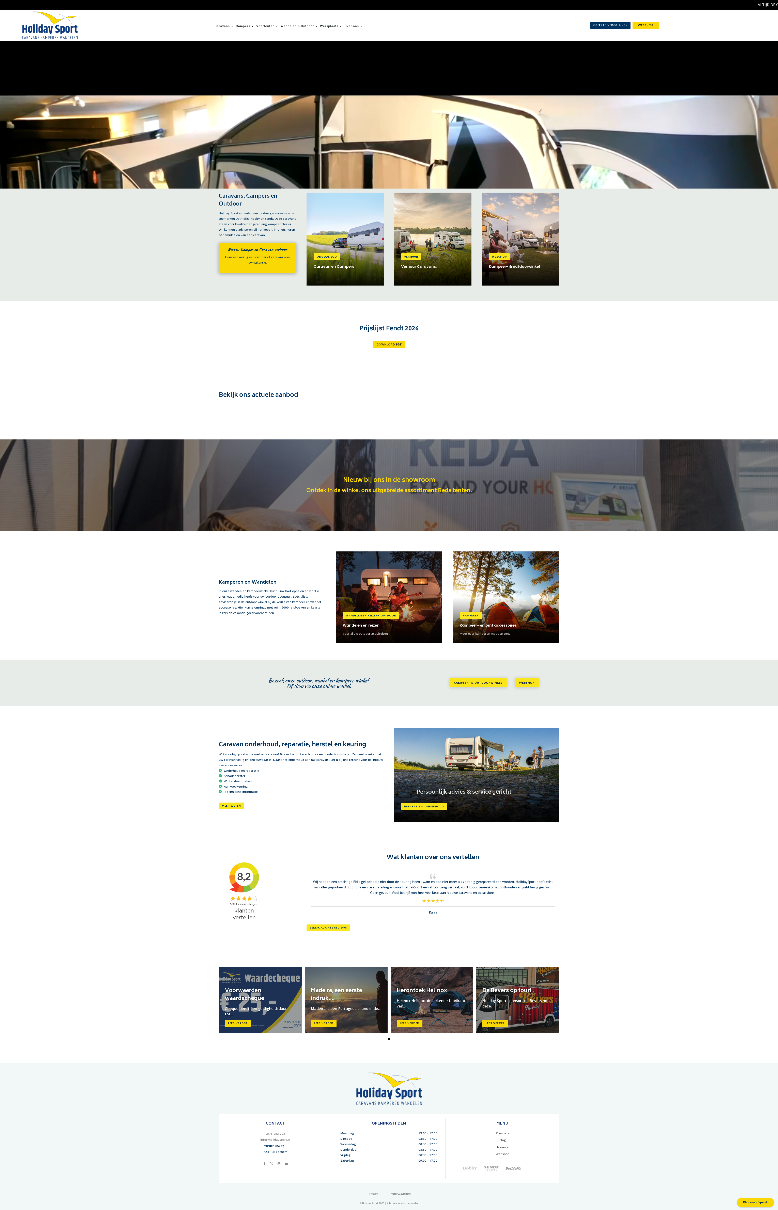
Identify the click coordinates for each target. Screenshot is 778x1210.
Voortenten (265, 26)
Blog (502, 1140)
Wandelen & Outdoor (297, 26)
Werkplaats (329, 26)
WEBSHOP (645, 25)
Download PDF (389, 344)
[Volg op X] (272, 1164)
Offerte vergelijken (610, 25)
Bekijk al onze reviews (328, 928)
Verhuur (411, 257)
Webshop (499, 257)
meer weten (231, 806)
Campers (243, 26)
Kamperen (471, 615)
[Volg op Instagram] (279, 1164)
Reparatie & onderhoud (424, 806)
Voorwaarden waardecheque (244, 994)
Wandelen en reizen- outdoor (371, 615)
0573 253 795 (275, 1133)
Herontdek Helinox (422, 991)
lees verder (237, 1023)
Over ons (351, 26)
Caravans (222, 26)
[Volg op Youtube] (286, 1164)
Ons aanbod (327, 257)
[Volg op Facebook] (264, 1164)
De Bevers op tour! (506, 991)
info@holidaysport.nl (275, 1140)
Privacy (373, 1194)
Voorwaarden (401, 1194)
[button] (389, 1039)
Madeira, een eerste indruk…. (336, 994)
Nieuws (502, 1147)
